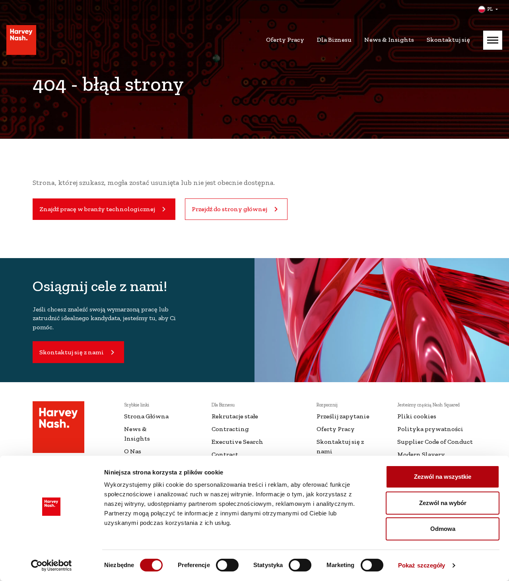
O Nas (132, 451)
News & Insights (389, 39)
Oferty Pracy (285, 39)
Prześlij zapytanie (343, 416)
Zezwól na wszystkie (442, 476)
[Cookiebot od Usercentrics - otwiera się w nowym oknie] (51, 565)
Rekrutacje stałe (235, 416)
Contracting (230, 429)
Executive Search (237, 441)
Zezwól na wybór (442, 502)
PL (490, 9)
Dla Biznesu (334, 39)
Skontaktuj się (448, 39)
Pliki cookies (416, 416)
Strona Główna (146, 416)
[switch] (227, 565)
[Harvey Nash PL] (21, 40)
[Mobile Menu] (493, 40)
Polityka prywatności (430, 429)
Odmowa (442, 528)
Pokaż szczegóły (421, 565)
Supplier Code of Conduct (435, 441)
